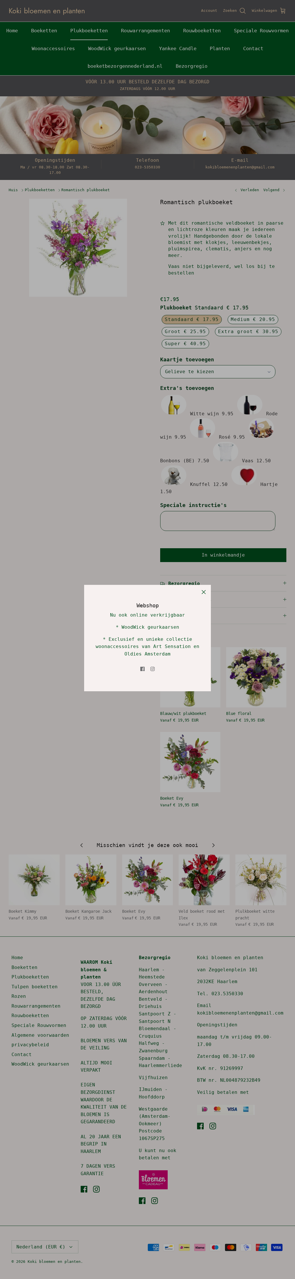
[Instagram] (152, 669)
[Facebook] (142, 669)
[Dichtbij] (203, 592)
